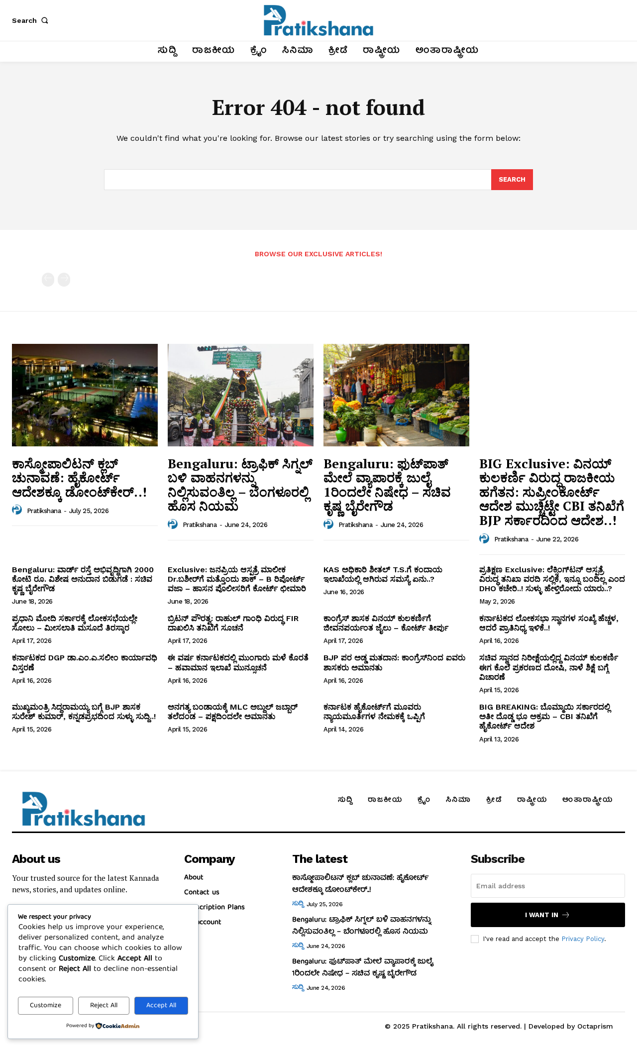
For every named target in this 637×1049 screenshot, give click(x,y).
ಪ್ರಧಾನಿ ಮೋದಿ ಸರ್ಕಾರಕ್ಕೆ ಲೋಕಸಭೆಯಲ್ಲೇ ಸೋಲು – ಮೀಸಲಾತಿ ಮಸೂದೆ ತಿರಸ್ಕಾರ (74, 623)
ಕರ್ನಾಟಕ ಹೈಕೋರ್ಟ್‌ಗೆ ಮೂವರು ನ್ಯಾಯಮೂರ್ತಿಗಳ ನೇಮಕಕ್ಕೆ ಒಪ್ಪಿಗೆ (374, 711)
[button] (32, 20)
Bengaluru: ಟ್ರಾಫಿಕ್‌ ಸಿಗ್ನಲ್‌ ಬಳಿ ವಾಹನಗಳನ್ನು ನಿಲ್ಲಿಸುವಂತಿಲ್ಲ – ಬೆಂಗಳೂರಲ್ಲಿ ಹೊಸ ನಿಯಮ (240, 485)
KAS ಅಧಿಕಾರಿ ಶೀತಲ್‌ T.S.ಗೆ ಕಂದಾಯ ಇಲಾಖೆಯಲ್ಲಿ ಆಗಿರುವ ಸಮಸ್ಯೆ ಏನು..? (382, 574)
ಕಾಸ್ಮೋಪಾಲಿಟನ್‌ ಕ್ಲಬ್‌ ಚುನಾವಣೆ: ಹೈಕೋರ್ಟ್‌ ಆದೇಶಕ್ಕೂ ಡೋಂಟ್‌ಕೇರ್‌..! (79, 477)
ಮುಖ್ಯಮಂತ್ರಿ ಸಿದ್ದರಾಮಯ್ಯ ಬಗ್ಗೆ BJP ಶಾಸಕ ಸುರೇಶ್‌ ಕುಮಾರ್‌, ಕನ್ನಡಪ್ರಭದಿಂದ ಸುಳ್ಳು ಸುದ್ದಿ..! (84, 711)
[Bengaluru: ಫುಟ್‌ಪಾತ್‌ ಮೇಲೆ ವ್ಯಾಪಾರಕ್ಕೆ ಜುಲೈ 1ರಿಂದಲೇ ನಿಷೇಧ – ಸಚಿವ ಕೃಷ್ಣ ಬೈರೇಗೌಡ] (396, 395)
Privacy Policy (582, 939)
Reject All (103, 1006)
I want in (541, 915)
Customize (45, 1006)
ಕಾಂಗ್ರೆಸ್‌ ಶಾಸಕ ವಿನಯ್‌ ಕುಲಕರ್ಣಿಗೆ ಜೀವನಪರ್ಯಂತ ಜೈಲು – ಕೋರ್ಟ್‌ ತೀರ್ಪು (385, 623)
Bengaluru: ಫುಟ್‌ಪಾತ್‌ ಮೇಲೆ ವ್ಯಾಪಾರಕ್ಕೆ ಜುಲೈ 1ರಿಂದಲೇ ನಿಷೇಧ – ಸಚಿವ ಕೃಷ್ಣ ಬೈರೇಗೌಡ (387, 485)
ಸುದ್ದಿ (297, 904)
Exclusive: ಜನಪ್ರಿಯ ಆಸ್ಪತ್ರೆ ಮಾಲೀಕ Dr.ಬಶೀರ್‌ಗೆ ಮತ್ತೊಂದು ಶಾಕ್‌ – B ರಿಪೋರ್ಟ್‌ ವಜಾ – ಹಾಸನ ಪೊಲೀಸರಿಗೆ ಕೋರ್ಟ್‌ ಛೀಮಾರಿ (237, 579)
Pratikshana (44, 511)
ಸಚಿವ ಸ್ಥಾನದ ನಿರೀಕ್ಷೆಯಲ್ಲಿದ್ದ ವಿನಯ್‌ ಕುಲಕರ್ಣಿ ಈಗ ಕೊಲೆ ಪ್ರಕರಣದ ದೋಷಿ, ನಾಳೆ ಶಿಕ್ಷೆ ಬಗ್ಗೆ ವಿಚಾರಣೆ (548, 667)
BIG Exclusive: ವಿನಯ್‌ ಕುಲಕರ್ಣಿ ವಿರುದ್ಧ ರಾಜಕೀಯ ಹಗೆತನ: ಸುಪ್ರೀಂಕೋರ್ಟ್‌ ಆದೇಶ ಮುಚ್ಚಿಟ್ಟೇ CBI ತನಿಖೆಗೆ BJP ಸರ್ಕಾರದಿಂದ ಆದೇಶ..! (551, 491)
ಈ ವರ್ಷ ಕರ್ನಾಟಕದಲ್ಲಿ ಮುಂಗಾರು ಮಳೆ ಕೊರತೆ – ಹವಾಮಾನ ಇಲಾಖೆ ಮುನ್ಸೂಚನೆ (238, 662)
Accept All (161, 1006)
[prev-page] (48, 280)
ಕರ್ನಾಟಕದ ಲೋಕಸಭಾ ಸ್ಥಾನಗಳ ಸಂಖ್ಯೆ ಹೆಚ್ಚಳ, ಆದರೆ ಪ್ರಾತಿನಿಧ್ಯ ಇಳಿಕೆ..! (549, 623)
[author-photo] (18, 510)
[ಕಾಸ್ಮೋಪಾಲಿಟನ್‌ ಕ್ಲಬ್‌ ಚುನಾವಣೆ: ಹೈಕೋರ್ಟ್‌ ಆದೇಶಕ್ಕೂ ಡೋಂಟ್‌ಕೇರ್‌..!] (85, 395)
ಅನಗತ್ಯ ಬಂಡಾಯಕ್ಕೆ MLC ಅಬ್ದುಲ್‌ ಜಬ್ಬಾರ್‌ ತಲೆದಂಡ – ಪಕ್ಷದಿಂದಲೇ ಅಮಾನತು (233, 711)
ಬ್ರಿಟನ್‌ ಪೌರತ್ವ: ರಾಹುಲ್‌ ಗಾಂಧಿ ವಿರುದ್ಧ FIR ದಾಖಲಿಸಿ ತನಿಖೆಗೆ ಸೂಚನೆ (233, 623)
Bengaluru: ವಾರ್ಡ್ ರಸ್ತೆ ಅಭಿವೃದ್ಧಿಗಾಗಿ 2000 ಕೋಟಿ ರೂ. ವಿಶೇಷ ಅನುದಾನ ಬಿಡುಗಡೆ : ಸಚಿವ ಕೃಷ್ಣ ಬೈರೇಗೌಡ (83, 579)
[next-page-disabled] (64, 280)
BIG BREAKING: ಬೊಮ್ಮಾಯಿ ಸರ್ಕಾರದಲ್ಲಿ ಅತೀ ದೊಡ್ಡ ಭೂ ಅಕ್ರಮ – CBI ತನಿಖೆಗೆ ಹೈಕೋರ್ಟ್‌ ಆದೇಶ (544, 716)
